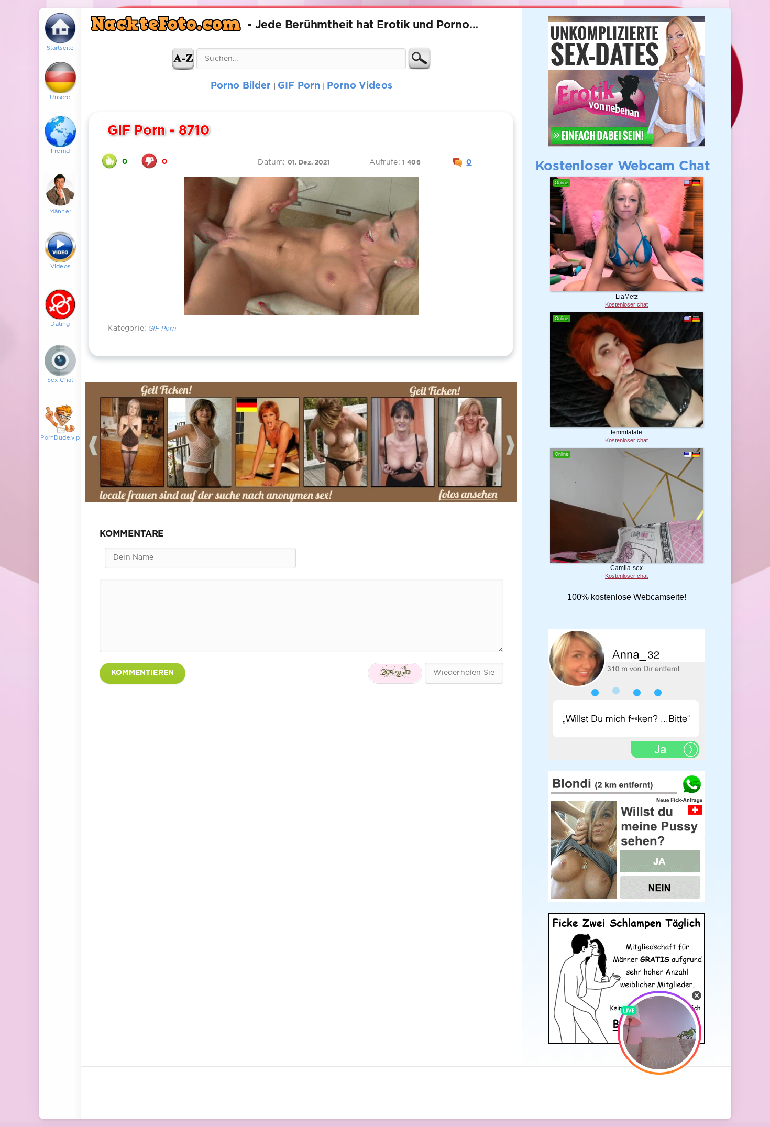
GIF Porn (162, 329)
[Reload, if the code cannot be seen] (395, 673)
